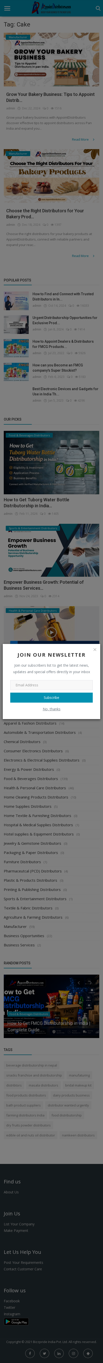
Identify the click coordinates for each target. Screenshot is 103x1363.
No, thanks (51, 709)
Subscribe (51, 697)
